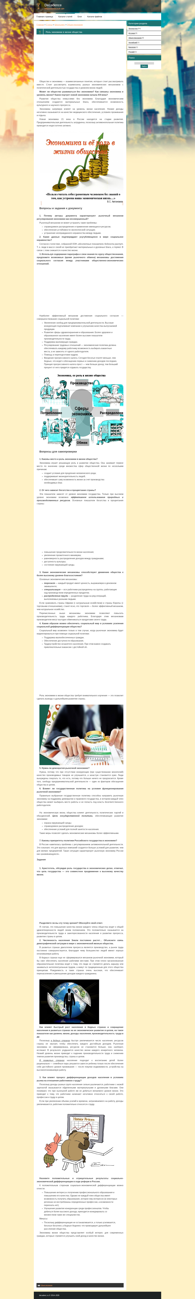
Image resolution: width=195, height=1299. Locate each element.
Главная (40, 25)
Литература (133, 28)
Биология (132, 47)
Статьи (49, 25)
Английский (133, 42)
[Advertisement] (80, 57)
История (132, 33)
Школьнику (60, 25)
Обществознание (75, 25)
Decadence (53, 5)
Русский (132, 52)
